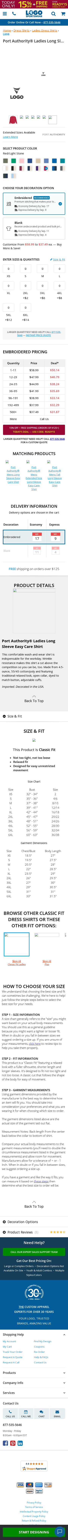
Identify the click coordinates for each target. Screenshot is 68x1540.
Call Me (26, 1416)
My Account (9, 1341)
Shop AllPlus (46, 963)
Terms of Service (34, 1507)
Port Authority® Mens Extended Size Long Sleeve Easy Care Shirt (34, 478)
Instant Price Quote (38, 335)
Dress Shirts (21, 30)
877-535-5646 (51, 22)
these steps (41, 1181)
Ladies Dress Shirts (44, 30)
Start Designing (34, 1532)
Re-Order (39, 1352)
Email (57, 1416)
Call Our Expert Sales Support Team (34, 1252)
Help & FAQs (41, 1357)
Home (7, 30)
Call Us (10, 1416)
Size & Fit (59, 259)
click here (35, 1044)
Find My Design (42, 1341)
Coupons (39, 1346)
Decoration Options (22, 1222)
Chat (42, 1416)
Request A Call (11, 1362)
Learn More (10, 137)
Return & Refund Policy (34, 1520)
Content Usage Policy (34, 1516)
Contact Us (40, 1362)
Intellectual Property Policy (34, 1511)
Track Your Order (12, 1352)
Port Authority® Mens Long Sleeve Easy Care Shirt (13, 474)
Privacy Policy (34, 1502)
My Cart (7, 1346)
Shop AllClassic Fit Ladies (17, 963)
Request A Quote (12, 1357)
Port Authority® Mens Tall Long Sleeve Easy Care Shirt (55, 476)
